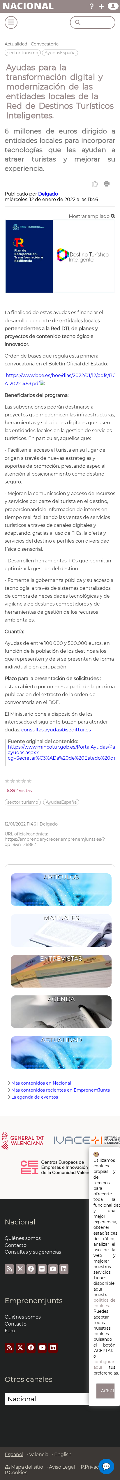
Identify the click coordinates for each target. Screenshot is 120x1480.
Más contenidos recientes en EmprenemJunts (60, 1090)
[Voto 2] (13, 780)
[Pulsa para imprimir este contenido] (107, 183)
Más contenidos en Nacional (41, 1083)
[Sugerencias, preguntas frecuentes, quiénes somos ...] (91, 6)
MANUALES (61, 917)
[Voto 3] (18, 780)
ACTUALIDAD (61, 1039)
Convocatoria (45, 44)
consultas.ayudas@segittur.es (56, 730)
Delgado (48, 194)
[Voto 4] (24, 780)
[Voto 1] (7, 780)
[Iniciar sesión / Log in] (113, 6)
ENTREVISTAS (61, 958)
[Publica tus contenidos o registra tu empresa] (101, 6)
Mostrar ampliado (90, 216)
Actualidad (16, 44)
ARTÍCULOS (61, 877)
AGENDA (61, 999)
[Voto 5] (29, 780)
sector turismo (22, 52)
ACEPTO (108, 1391)
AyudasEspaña (60, 52)
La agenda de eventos (34, 1097)
